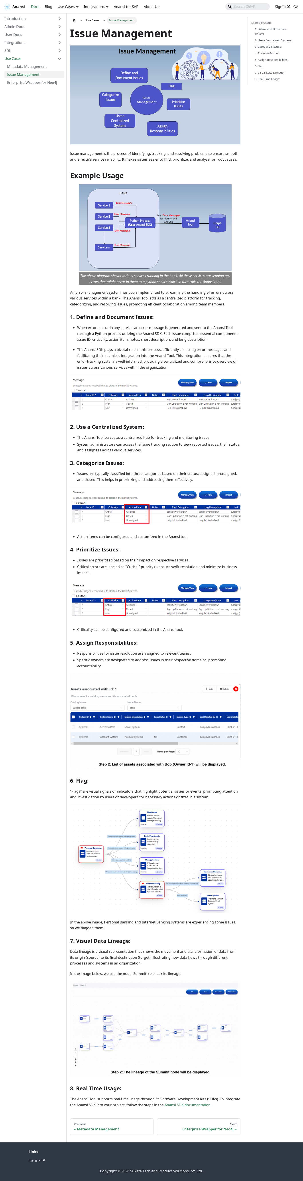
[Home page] (74, 20)
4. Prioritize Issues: (267, 53)
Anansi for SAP (126, 6)
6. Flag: (259, 66)
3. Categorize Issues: (268, 47)
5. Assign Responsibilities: (271, 60)
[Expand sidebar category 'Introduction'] (59, 18)
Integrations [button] (94, 6)
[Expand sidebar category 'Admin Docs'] (59, 26)
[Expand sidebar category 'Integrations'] (59, 42)
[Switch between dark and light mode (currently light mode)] (295, 6)
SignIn (280, 6)
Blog (48, 6)
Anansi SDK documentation (188, 1104)
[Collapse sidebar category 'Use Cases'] (59, 58)
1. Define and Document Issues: (271, 31)
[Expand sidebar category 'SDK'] (59, 50)
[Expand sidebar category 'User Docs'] (59, 34)
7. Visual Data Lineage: (269, 73)
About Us (151, 6)
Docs (35, 6)
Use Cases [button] (66, 6)
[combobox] (247, 6)
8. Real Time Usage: (267, 79)
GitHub (35, 1161)
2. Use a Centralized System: (273, 40)
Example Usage (261, 23)
